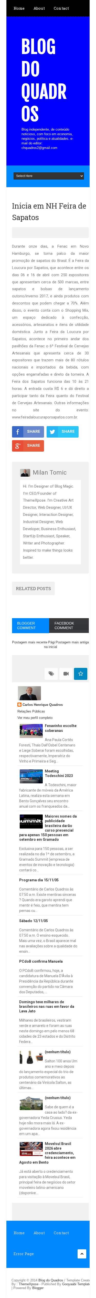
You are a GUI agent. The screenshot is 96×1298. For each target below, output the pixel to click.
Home (19, 8)
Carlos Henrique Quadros (43, 705)
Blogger (38, 1288)
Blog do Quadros (44, 80)
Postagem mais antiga (72, 642)
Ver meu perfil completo (34, 718)
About (39, 8)
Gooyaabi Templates (77, 1284)
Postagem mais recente (29, 642)
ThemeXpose (28, 1284)
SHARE (33, 431)
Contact (61, 8)
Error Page (24, 1253)
